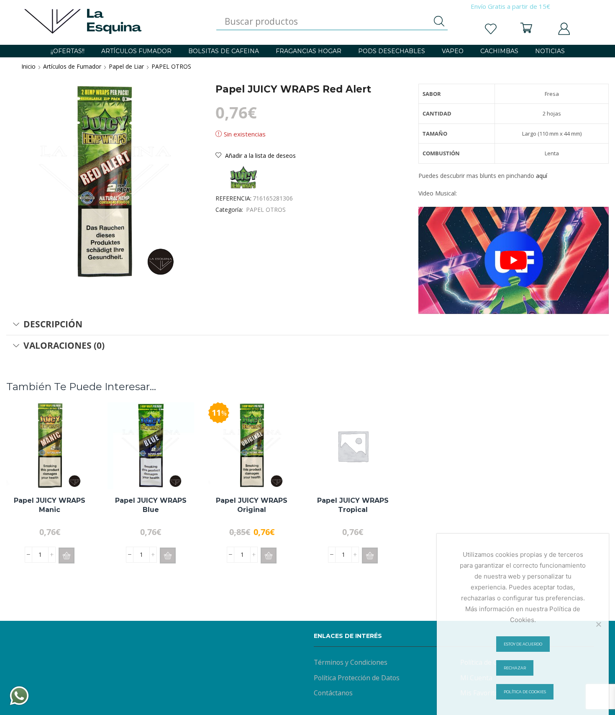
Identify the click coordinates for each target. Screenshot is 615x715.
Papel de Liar (126, 66)
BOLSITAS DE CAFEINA (223, 51)
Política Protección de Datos (357, 677)
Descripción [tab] (52, 324)
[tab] (307, 324)
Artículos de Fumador (72, 66)
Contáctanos (333, 692)
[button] (66, 555)
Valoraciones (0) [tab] (64, 345)
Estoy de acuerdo (523, 644)
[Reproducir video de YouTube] (513, 260)
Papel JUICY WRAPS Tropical (353, 505)
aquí (541, 176)
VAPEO (453, 51)
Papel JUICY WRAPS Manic (49, 505)
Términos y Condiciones (350, 662)
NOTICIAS (550, 51)
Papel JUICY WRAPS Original (251, 505)
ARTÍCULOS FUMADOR (136, 51)
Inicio (28, 66)
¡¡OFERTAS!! (68, 51)
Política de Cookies (525, 691)
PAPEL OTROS (171, 66)
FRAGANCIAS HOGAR (308, 51)
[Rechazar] (598, 624)
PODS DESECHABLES (391, 51)
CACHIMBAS (499, 51)
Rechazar (515, 668)
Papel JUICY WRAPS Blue (151, 505)
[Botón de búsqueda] (439, 21)
